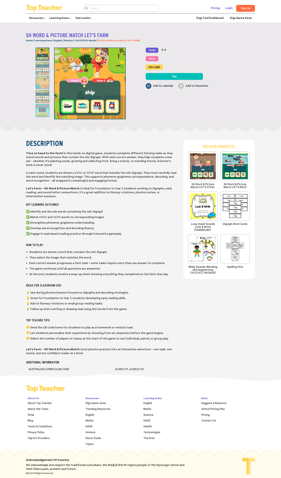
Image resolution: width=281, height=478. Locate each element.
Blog (30, 420)
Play (174, 76)
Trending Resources (98, 409)
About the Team (38, 409)
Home (29, 40)
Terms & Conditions (40, 426)
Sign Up (245, 8)
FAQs (31, 415)
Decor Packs (93, 438)
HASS (89, 426)
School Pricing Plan (213, 409)
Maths (89, 420)
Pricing (215, 8)
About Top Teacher (40, 403)
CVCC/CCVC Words (85, 40)
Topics (90, 444)
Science (90, 432)
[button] (159, 86)
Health (147, 426)
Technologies (151, 432)
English (58, 40)
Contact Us (208, 420)
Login (229, 8)
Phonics (68, 40)
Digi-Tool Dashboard (209, 18)
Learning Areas (43, 40)
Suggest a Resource (214, 403)
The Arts (148, 438)
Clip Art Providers (38, 438)
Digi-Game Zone (241, 18)
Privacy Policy (36, 432)
